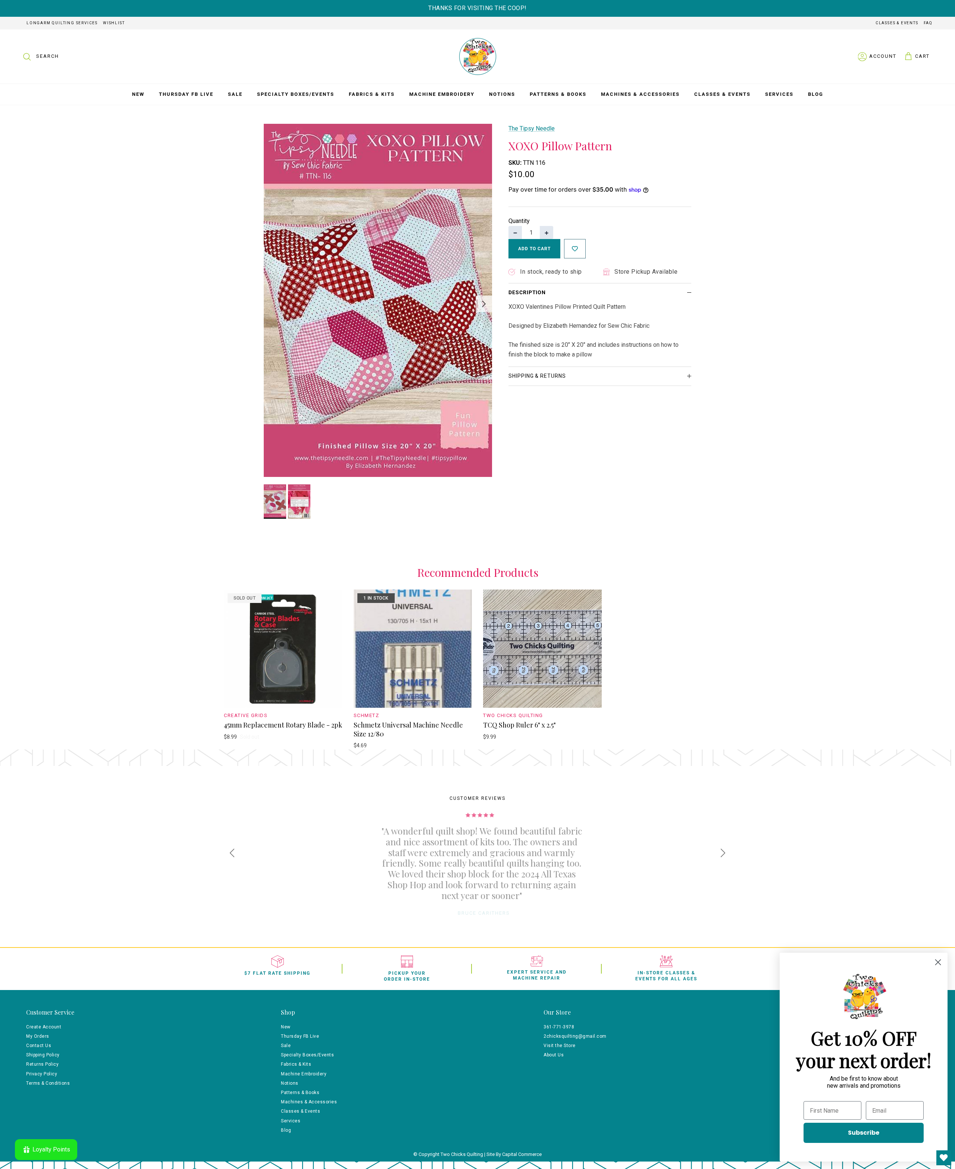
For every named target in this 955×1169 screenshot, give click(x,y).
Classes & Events (897, 23)
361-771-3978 (559, 1027)
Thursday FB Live (186, 94)
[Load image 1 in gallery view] (378, 300)
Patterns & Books (558, 94)
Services (779, 94)
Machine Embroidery (442, 94)
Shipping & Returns (537, 376)
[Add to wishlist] (575, 248)
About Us (554, 1055)
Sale (235, 94)
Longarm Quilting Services (62, 23)
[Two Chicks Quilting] (477, 56)
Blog (815, 94)
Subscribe (863, 1132)
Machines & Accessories (640, 94)
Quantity (519, 220)
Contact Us (38, 1045)
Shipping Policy (43, 1055)
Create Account (43, 1027)
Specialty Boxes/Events (295, 94)
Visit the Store (560, 1045)
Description (527, 292)
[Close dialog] (938, 962)
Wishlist (114, 23)
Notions (502, 94)
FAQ (928, 23)
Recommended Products (477, 572)
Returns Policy (42, 1064)
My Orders (37, 1036)
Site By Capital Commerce (514, 1154)
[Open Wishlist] (943, 1157)
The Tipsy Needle (531, 128)
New (138, 94)
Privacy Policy (41, 1074)
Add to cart (534, 248)
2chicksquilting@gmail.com (575, 1036)
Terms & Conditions (48, 1083)
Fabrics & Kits (372, 94)
